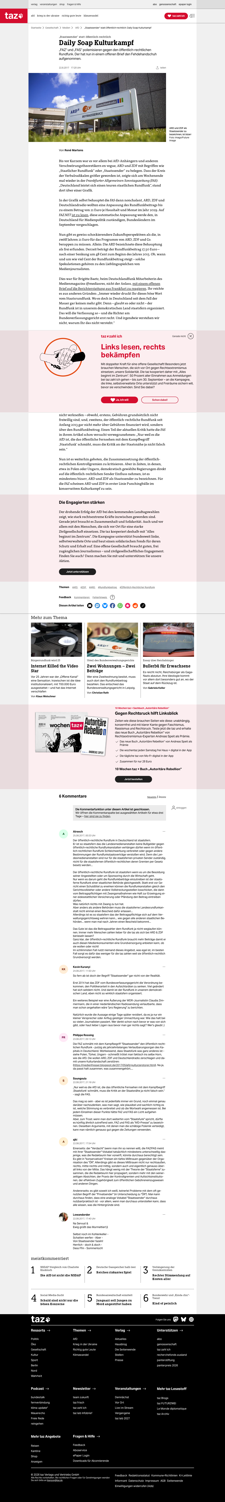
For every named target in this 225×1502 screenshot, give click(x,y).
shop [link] (62, 4)
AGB (163, 1481)
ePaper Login (81, 1455)
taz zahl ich (163, 1349)
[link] (33, 16)
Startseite (36, 28)
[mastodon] (176, 1321)
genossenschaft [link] (167, 4)
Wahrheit (36, 1376)
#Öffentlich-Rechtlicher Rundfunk (137, 587)
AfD (77, 28)
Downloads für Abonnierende (91, 1461)
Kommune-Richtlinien (164, 1475)
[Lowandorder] (63, 1217)
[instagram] (191, 1321)
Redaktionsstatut (140, 1475)
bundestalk (38, 1397)
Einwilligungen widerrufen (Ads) (134, 1486)
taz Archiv (163, 1414)
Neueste (151, 797)
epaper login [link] (185, 4)
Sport (34, 1360)
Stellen (119, 1355)
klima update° (39, 1408)
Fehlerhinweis (100, 597)
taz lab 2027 (122, 1418)
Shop (34, 1456)
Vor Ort (119, 1402)
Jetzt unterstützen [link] (77, 571)
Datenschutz (136, 1481)
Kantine (35, 1451)
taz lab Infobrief (82, 1413)
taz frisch (78, 1402)
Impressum (152, 1481)
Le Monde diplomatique (171, 1408)
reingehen (37, 1423)
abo (159, 1339)
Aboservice (80, 1450)
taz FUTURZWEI (166, 1403)
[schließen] (190, 336)
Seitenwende (175, 1481)
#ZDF (84, 587)
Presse (119, 1360)
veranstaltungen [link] (48, 4)
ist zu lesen (80, 215)
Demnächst (122, 1397)
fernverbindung (40, 1402)
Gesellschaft (51, 28)
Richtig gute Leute (84, 1349)
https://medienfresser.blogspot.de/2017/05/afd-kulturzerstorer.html (114, 1065)
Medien (66, 28)
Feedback (79, 1445)
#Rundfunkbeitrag (107, 587)
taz (41, 1319)
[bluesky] (183, 1321)
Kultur (34, 1355)
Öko (33, 1344)
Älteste (162, 797)
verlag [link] (34, 4)
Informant (121, 1481)
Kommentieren (82, 597)
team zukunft (81, 1397)
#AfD (75, 587)
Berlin (34, 1365)
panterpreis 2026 (167, 1365)
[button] (192, 16)
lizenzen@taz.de (55, 1480)
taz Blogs (162, 1398)
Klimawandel (81, 1355)
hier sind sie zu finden (97, 816)
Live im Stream (124, 1408)
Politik (35, 1339)
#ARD (92, 587)
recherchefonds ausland (172, 1355)
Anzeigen (36, 1461)
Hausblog (121, 1344)
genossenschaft (167, 1344)
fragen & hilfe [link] (74, 4)
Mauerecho (38, 1413)
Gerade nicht (179, 336)
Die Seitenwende (125, 1349)
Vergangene (122, 1413)
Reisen (35, 1446)
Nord (34, 1370)
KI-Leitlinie (185, 1475)
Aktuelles (120, 1339)
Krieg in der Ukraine (85, 1344)
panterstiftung (166, 1360)
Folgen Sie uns (163, 1319)
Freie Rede (37, 1418)
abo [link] (155, 4)
